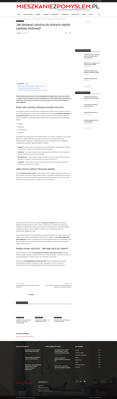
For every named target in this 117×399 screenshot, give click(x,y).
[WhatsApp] (38, 37)
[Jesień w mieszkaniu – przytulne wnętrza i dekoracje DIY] (49, 360)
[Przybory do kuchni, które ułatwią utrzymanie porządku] (62, 312)
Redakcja (19, 33)
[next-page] (20, 327)
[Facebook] (96, 1)
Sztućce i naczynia (36, 18)
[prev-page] (17, 327)
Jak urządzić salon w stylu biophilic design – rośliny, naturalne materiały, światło (62, 351)
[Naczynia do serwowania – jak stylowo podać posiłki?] (43, 312)
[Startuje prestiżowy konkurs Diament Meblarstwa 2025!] (20, 352)
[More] (41, 37)
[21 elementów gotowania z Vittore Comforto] (79, 106)
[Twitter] (30, 37)
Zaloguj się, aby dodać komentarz (25, 336)
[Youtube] (100, 1)
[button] (99, 14)
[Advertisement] (88, 32)
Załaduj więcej (87, 86)
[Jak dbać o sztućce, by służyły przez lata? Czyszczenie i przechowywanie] (24, 312)
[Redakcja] (22, 294)
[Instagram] (98, 1)
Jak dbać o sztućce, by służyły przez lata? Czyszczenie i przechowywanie (23, 321)
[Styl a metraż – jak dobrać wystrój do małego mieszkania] (49, 368)
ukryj (26, 83)
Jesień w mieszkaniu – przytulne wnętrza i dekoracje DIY (62, 359)
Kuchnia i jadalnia (27, 18)
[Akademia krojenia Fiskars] (79, 80)
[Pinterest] (34, 37)
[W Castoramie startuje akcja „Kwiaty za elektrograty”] (20, 359)
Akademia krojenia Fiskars (91, 78)
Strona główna (19, 18)
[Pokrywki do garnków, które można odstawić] (79, 122)
